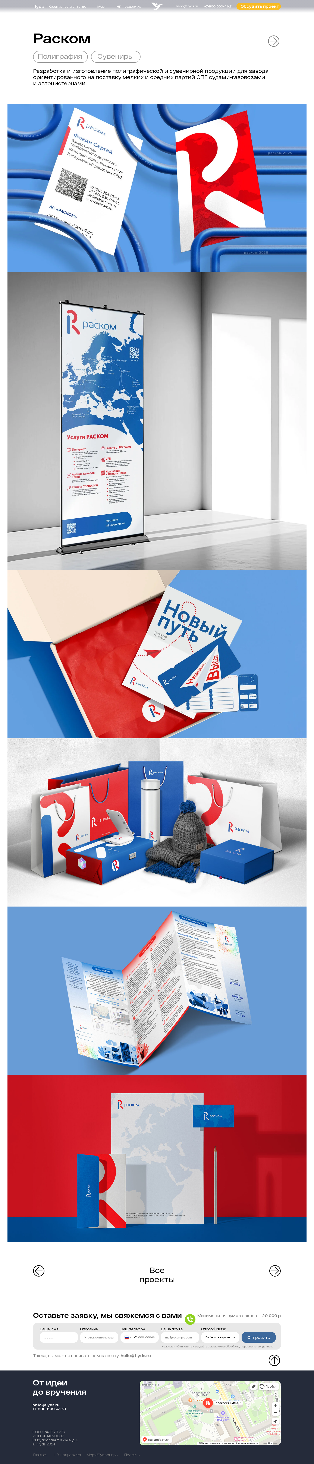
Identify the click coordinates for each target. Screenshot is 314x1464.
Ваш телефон (132, 1329)
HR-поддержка (128, 6)
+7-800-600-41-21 (49, 1409)
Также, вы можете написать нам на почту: (92, 1355)
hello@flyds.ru (45, 1405)
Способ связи (213, 1329)
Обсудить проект (260, 6)
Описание (89, 1329)
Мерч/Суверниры (102, 1455)
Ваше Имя (49, 1329)
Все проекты (157, 1274)
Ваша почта (172, 1329)
